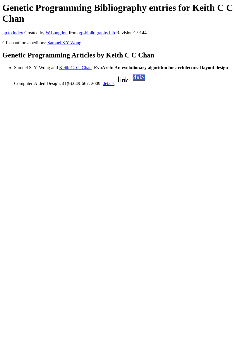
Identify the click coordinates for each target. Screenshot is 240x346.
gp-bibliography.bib (97, 32)
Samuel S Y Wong (64, 42)
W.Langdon (57, 32)
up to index (12, 32)
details (108, 83)
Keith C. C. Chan (75, 67)
